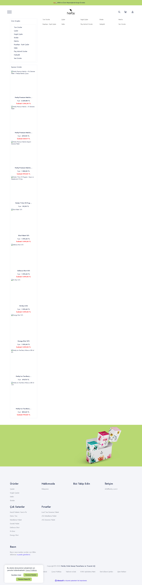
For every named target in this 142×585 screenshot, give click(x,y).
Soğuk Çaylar (14, 493)
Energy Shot (14, 535)
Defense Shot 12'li (23, 271)
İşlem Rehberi (121, 572)
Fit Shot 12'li (23, 306)
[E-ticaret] (70, 581)
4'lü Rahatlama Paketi (49, 516)
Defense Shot (14, 527)
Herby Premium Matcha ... (23, 97)
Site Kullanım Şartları (106, 572)
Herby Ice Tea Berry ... (23, 376)
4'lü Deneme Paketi (48, 520)
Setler (12, 496)
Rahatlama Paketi (16, 520)
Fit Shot (12, 531)
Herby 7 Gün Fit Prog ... (23, 203)
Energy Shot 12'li (23, 341)
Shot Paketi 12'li (23, 235)
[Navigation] (9, 12)
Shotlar (12, 500)
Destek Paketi (14, 523)
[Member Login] (132, 12)
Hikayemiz (45, 489)
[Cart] (126, 12)
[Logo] (71, 12)
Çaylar (12, 489)
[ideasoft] (59, 581)
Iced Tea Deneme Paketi (50, 512)
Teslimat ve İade (71, 572)
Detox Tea (13, 516)
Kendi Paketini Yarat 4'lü (18, 512)
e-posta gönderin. (24, 554)
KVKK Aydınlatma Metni (87, 572)
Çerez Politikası (56, 572)
